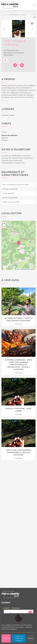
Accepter (6, 638)
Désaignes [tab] (16, 608)
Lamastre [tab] (6, 608)
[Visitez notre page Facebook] (5, 60)
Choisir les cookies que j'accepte (19, 638)
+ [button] (4, 223)
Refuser (30, 638)
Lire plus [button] (4, 100)
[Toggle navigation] (34, 5)
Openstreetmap (25, 269)
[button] (4, 28)
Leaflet (18, 269)
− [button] (4, 226)
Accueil (4, 14)
